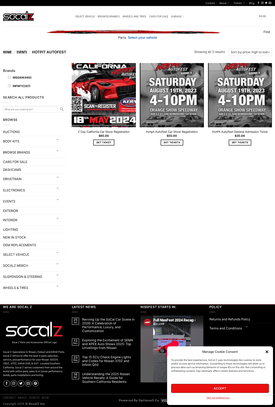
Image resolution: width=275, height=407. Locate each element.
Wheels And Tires (134, 16)
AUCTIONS (11, 132)
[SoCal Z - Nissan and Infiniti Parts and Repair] (18, 16)
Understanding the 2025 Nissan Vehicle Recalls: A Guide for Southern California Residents (106, 378)
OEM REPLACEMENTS (19, 245)
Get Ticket (103, 142)
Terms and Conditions (225, 328)
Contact (210, 3)
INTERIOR (10, 220)
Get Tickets (172, 142)
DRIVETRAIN (12, 179)
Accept (220, 388)
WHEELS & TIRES (15, 288)
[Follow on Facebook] (258, 3)
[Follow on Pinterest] (35, 383)
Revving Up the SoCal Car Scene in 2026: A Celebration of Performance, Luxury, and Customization (108, 325)
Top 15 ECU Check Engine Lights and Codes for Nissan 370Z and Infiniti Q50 (106, 361)
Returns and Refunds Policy (229, 319)
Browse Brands (109, 16)
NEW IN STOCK (14, 237)
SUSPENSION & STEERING (22, 277)
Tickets (238, 3)
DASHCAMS (12, 170)
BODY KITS (11, 141)
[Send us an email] (270, 3)
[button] (267, 352)
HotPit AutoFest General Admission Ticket (240, 131)
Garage (176, 16)
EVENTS (22, 52)
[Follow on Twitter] (266, 3)
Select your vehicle (142, 37)
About (222, 3)
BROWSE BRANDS (16, 152)
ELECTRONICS (14, 190)
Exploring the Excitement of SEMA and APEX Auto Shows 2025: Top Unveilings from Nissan (107, 344)
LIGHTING (10, 230)
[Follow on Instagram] (262, 3)
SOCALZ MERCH (15, 266)
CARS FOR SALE (158, 16)
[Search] (70, 16)
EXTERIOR (10, 211)
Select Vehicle (85, 16)
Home (7, 52)
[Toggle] (58, 140)
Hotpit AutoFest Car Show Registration (172, 131)
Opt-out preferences (218, 397)
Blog (251, 3)
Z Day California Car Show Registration (104, 131)
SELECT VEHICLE (16, 254)
